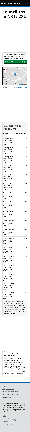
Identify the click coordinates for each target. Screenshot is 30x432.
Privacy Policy (6, 397)
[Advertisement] (15, 37)
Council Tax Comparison (10, 392)
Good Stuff (7, 425)
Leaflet (12, 84)
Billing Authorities (8, 389)
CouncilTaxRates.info (10, 3)
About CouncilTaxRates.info (11, 394)
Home (4, 386)
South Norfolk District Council (14, 62)
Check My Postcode (21, 87)
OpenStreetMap (19, 84)
